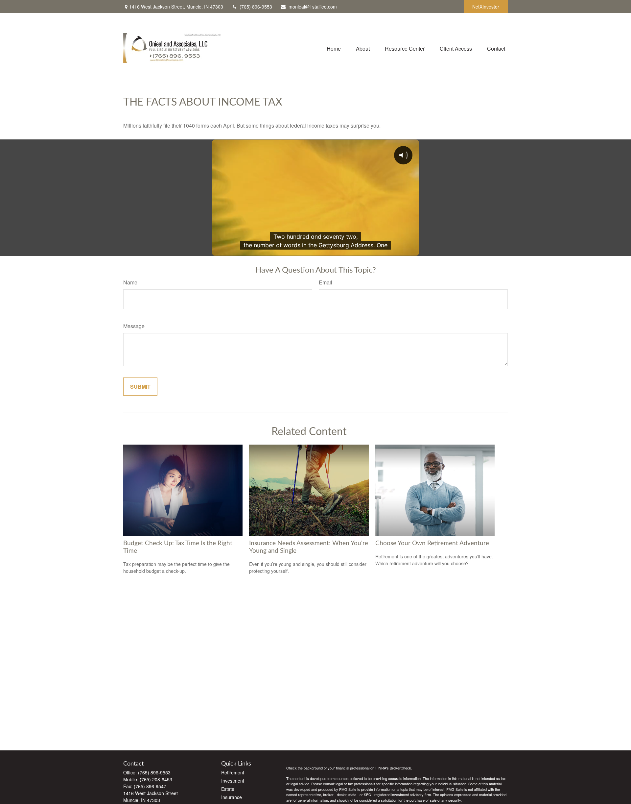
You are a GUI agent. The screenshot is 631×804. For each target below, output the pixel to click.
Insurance (231, 797)
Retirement (232, 772)
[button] (333, 48)
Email (325, 282)
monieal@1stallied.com (313, 6)
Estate (227, 789)
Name (130, 282)
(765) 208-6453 (156, 779)
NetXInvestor (485, 6)
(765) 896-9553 (256, 6)
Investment (232, 780)
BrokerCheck (400, 767)
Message (134, 326)
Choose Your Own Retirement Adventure (432, 543)
